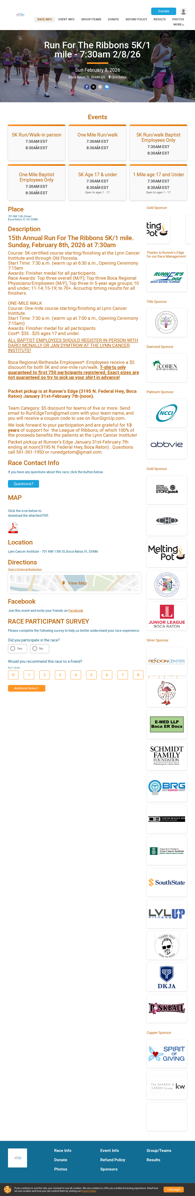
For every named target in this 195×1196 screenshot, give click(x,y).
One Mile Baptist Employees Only (36, 177)
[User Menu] (183, 11)
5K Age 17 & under (97, 174)
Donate (163, 11)
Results (160, 19)
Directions (119, 77)
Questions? (23, 484)
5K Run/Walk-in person (36, 135)
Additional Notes (25, 688)
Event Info (66, 19)
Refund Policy (136, 19)
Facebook (75, 611)
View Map (77, 583)
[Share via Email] (100, 87)
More (177, 24)
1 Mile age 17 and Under (158, 174)
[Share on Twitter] (93, 87)
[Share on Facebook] (87, 87)
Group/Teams (91, 19)
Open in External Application (25, 569)
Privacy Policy (89, 1191)
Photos (178, 19)
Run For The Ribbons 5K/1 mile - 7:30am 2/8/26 (97, 50)
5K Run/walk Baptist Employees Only (158, 137)
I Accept (173, 1189)
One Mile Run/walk (98, 135)
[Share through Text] (107, 87)
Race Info (45, 19)
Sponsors (109, 1169)
